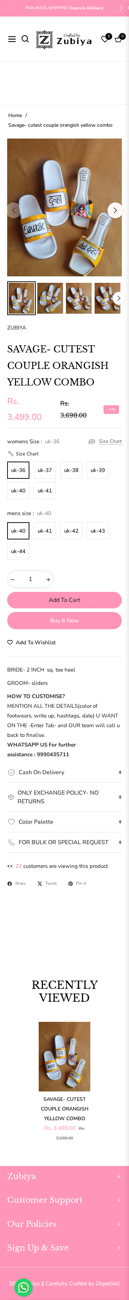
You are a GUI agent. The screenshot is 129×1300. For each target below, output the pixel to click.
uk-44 (18, 551)
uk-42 (71, 530)
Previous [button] (14, 210)
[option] (64, 207)
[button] (121, 8)
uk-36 (18, 470)
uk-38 (71, 470)
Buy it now (64, 621)
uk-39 (98, 470)
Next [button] (115, 210)
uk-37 (45, 470)
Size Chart (110, 441)
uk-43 (98, 530)
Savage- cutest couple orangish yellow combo (65, 1109)
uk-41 (45, 490)
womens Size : (33, 441)
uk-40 (18, 490)
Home (15, 115)
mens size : (29, 513)
